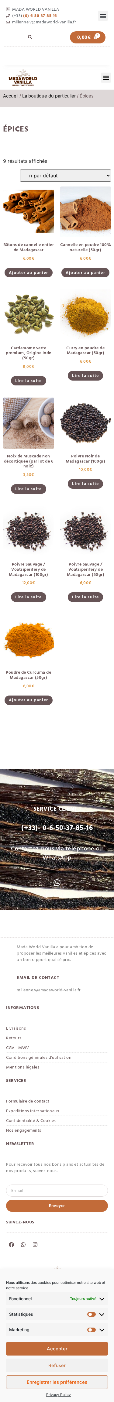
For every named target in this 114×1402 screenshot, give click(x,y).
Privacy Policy (58, 1394)
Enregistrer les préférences (57, 1382)
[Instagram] (35, 1245)
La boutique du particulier (49, 96)
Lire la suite (28, 380)
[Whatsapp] (23, 1245)
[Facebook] (11, 1245)
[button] (103, 16)
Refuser (57, 1365)
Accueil (10, 96)
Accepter (57, 1349)
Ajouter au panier (28, 272)
